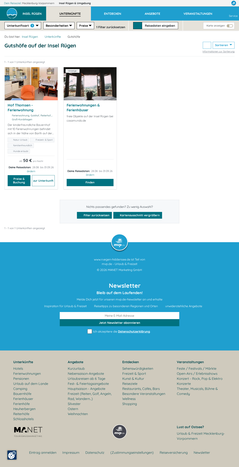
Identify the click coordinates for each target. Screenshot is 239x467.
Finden (90, 182)
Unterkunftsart (20, 25)
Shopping (129, 404)
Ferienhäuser (23, 399)
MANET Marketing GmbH (125, 270)
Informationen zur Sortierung (219, 51)
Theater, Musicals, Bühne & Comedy (197, 391)
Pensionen (21, 378)
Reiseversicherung (174, 452)
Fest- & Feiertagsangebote (88, 383)
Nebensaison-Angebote (86, 373)
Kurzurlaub (76, 368)
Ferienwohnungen (27, 373)
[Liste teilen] (207, 45)
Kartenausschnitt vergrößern (139, 215)
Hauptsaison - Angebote (86, 389)
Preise (83, 25)
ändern (31, 171)
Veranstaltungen (190, 362)
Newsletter (202, 452)
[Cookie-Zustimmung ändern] (11, 455)
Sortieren (222, 45)
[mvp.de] (233, 3)
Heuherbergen (24, 409)
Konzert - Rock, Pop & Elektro (200, 378)
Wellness (129, 399)
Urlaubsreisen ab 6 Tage (86, 378)
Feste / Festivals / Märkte (196, 368)
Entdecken (130, 362)
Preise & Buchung (19, 180)
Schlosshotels (23, 419)
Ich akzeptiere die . (121, 331)
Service (233, 16)
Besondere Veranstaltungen (143, 394)
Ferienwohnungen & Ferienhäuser (83, 107)
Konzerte (184, 383)
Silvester (74, 404)
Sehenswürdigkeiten (137, 368)
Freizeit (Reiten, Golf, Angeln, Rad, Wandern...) (89, 396)
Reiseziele (129, 383)
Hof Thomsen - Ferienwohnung (20, 107)
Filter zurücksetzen (96, 215)
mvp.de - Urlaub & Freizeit (119, 264)
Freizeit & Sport (134, 373)
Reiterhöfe (21, 414)
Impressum (70, 452)
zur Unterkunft (43, 180)
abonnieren (119, 323)
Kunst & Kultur (133, 378)
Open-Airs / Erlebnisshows (197, 373)
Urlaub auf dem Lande (30, 383)
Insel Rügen (75, 3)
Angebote (75, 362)
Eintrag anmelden (42, 452)
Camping (20, 389)
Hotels (18, 368)
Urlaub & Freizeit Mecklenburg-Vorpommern (201, 436)
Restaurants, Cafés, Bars (141, 389)
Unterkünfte (53, 36)
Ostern (73, 409)
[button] (34, 12)
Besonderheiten (57, 25)
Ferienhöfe (21, 404)
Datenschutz (94, 452)
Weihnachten (78, 414)
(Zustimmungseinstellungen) (132, 452)
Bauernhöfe (22, 394)
